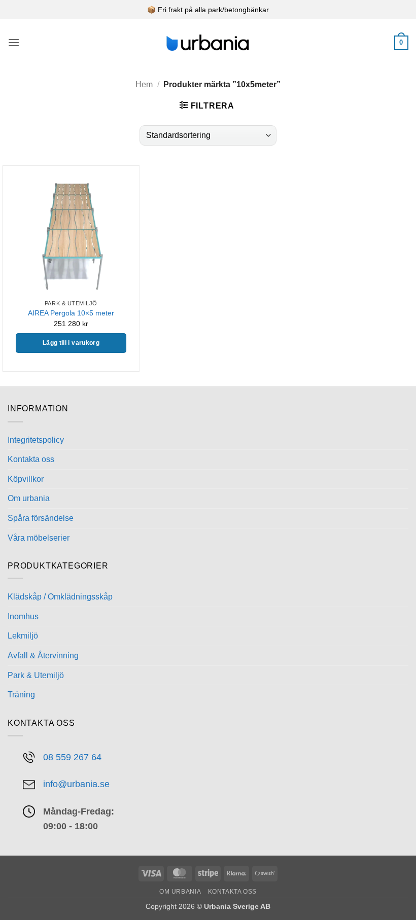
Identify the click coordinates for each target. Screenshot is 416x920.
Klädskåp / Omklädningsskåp (60, 596)
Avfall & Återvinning (43, 655)
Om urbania (29, 498)
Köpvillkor (26, 479)
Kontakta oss (31, 459)
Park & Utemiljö (36, 675)
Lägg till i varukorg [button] (71, 343)
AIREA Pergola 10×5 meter (71, 313)
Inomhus (23, 616)
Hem (144, 84)
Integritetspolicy (36, 440)
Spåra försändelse (41, 518)
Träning (21, 694)
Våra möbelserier (39, 538)
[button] (14, 42)
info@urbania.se (76, 784)
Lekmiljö (23, 635)
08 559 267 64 (72, 757)
